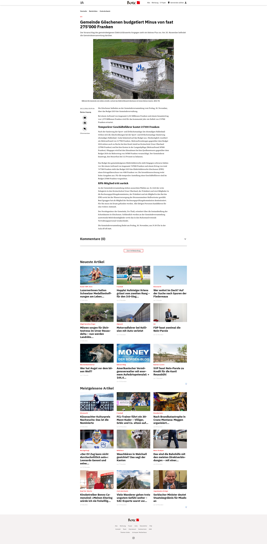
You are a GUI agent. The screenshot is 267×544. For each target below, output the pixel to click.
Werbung (155, 3)
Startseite (83, 11)
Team (124, 529)
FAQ (150, 526)
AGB (150, 529)
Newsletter (143, 526)
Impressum (132, 529)
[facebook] (90, 124)
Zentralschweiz (105, 11)
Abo (148, 3)
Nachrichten (93, 11)
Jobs (136, 526)
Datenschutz (142, 529)
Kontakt (118, 529)
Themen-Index (125, 532)
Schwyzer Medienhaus (139, 532)
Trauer (130, 526)
